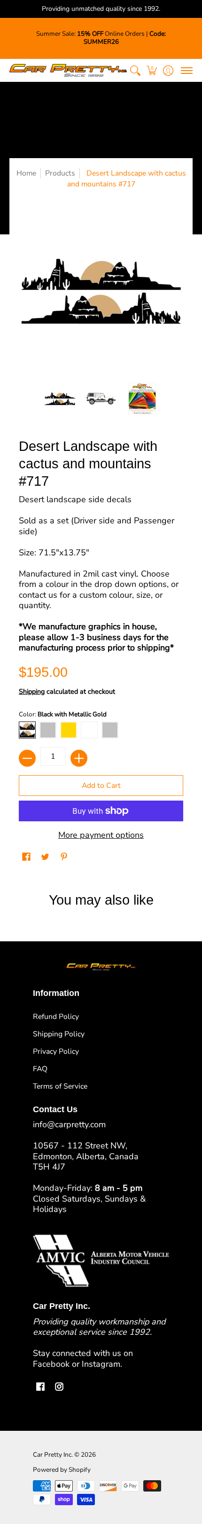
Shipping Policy (59, 1034)
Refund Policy (56, 1016)
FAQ (40, 1069)
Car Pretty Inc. (53, 1454)
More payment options (101, 835)
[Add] (78, 758)
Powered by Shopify (62, 1469)
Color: (63, 714)
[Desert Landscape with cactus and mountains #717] (60, 399)
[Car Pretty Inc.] (68, 70)
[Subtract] (27, 758)
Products (60, 173)
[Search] (135, 70)
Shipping (32, 691)
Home (26, 173)
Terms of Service (60, 1086)
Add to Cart (101, 785)
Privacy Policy (56, 1051)
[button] (151, 70)
